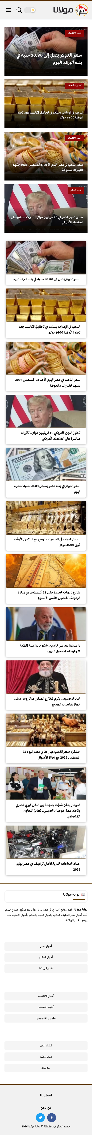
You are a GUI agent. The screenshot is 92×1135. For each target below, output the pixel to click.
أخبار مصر (46, 946)
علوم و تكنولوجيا (46, 1018)
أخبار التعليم (46, 1007)
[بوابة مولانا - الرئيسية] (70, 10)
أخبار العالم (46, 957)
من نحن (45, 1108)
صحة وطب (46, 1057)
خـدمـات (46, 1068)
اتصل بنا (46, 1095)
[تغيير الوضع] (30, 10)
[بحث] (19, 10)
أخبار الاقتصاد (46, 996)
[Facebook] (51, 1117)
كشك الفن (46, 1046)
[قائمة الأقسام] (8, 10)
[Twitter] (40, 1117)
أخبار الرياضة (46, 968)
